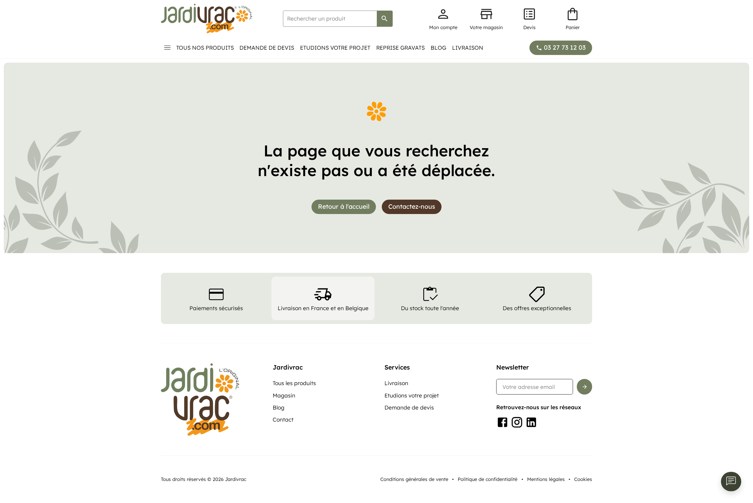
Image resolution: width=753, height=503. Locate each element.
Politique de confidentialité (487, 479)
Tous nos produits (205, 47)
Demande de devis (266, 47)
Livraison (467, 47)
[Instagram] (517, 422)
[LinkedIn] (531, 422)
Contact (283, 419)
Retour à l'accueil (343, 206)
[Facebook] (502, 422)
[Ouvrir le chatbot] (731, 482)
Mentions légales (546, 479)
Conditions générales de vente (414, 479)
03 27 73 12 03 (565, 47)
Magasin (284, 395)
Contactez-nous (411, 206)
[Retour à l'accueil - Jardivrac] (206, 18)
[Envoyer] (584, 387)
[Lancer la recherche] (384, 18)
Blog (438, 47)
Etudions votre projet (335, 47)
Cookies (583, 479)
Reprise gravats (400, 47)
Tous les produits (294, 383)
